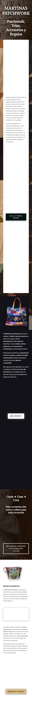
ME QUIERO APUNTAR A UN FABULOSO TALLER (16, 548)
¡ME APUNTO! (16, 416)
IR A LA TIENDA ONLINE (16, 217)
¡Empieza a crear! (16, 691)
